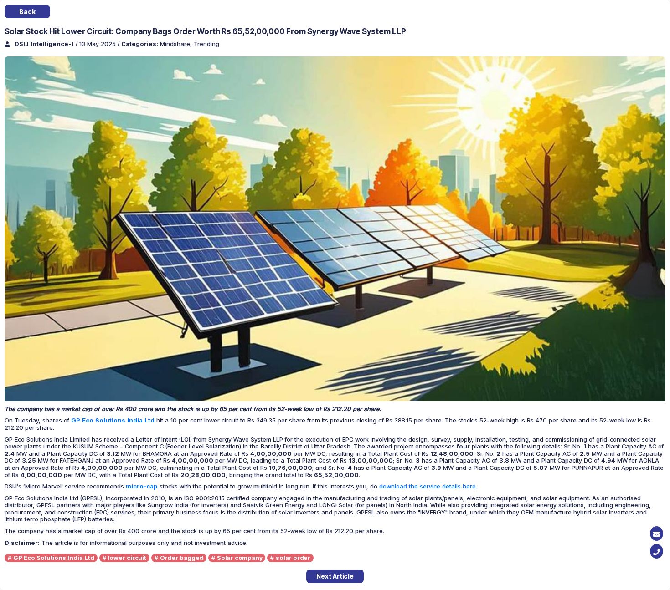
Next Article (335, 576)
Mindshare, (177, 43)
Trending (206, 43)
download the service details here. (428, 486)
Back (27, 11)
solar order (293, 557)
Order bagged (182, 557)
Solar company (239, 557)
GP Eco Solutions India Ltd (53, 557)
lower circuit (127, 557)
